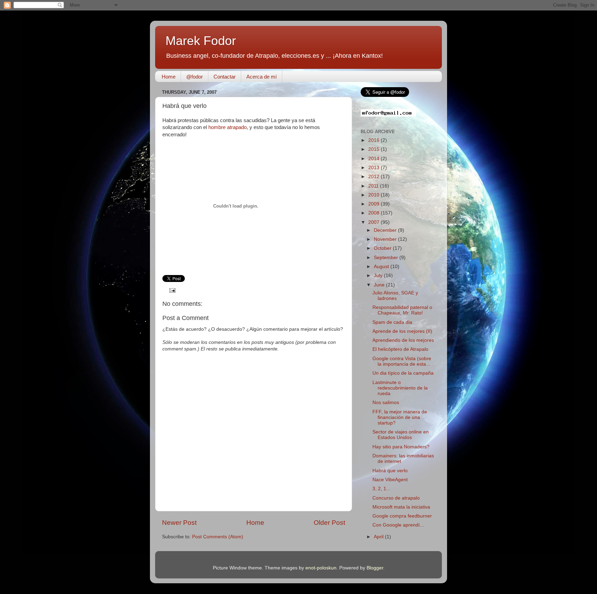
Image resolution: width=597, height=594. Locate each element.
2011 (374, 186)
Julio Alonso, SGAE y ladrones (395, 295)
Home (169, 77)
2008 (374, 213)
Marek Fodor (200, 41)
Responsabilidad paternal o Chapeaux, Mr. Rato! (402, 310)
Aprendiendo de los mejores (403, 340)
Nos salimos (385, 402)
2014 (374, 158)
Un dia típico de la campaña (403, 373)
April (379, 536)
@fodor (194, 77)
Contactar (225, 77)
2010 (374, 195)
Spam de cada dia (392, 322)
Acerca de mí (261, 77)
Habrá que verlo (390, 470)
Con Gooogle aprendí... (398, 525)
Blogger (375, 567)
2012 (374, 176)
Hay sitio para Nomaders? (400, 446)
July (379, 275)
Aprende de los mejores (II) (402, 331)
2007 (374, 222)
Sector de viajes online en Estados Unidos (400, 434)
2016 (374, 140)
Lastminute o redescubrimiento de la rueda (400, 388)
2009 (374, 204)
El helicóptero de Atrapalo (400, 349)
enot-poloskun (321, 567)
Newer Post (179, 522)
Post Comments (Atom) (217, 536)
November (386, 239)
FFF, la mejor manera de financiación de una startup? (399, 417)
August (382, 266)
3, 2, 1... (381, 488)
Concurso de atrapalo (396, 498)
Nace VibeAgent (390, 479)
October (383, 248)
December (386, 230)
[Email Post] (171, 290)
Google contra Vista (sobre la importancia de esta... (401, 361)
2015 (374, 149)
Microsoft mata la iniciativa (401, 507)
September (386, 257)
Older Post (329, 522)
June (380, 284)
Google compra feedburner (402, 516)
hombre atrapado (227, 127)
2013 (374, 167)
